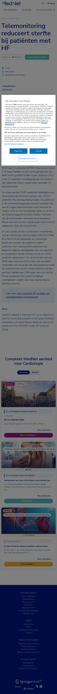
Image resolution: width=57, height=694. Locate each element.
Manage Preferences (28, 159)
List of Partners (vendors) (14, 144)
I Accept (38, 151)
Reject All (18, 151)
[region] (28, 130)
